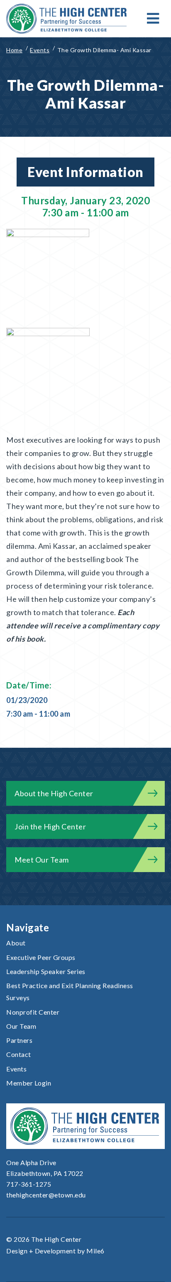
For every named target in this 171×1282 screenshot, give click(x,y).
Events (16, 1069)
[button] (153, 19)
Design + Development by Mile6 (55, 1251)
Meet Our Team (42, 859)
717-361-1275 (28, 1184)
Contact (18, 1054)
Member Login (28, 1083)
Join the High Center (50, 826)
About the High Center (54, 793)
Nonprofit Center (32, 1012)
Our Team (21, 1026)
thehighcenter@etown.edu (46, 1195)
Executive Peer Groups (41, 957)
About (16, 943)
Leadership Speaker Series (46, 971)
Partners (19, 1040)
